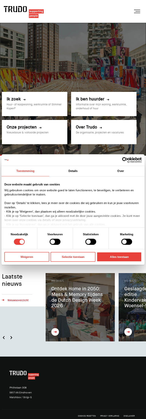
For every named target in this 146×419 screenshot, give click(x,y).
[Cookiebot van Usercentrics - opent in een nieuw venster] (125, 160)
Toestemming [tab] (25, 170)
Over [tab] (120, 170)
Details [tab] (73, 170)
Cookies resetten (87, 416)
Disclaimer (129, 416)
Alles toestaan (119, 256)
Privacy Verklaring (109, 416)
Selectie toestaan (73, 256)
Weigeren (27, 256)
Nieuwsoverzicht (18, 300)
